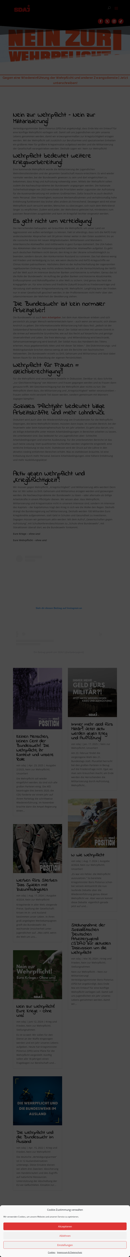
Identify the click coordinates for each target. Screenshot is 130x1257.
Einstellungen (65, 1245)
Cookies (51, 1252)
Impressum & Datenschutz (69, 1252)
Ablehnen (65, 1235)
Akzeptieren (65, 1226)
